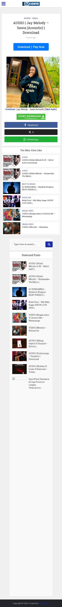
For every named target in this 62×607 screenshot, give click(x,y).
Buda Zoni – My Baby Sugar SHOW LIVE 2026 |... (39, 305)
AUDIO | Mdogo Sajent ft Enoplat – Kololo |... (38, 343)
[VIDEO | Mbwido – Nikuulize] (20, 331)
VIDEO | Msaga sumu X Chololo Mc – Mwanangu (39, 317)
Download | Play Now (31, 47)
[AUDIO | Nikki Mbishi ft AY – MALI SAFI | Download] (20, 266)
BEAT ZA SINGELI (28, 184)
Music (35, 18)
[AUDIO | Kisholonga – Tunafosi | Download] (20, 356)
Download (10, 109)
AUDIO (27, 18)
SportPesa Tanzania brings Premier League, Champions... (39, 383)
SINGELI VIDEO (28, 211)
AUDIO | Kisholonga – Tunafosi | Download (39, 356)
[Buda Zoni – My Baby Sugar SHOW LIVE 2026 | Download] (20, 305)
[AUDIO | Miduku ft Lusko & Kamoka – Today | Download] (20, 369)
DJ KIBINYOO (44, 603)
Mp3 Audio (51, 109)
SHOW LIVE (26, 197)
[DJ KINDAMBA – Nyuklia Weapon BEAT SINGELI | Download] (20, 292)
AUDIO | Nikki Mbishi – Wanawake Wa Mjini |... (39, 279)
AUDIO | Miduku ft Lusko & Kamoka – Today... (38, 369)
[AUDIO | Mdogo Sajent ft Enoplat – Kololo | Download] (20, 343)
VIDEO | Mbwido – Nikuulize (35, 227)
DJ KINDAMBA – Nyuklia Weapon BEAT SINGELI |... (37, 292)
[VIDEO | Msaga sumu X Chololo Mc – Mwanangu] (20, 318)
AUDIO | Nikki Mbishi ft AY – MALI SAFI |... (39, 266)
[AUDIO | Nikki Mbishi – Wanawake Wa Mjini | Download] (20, 279)
